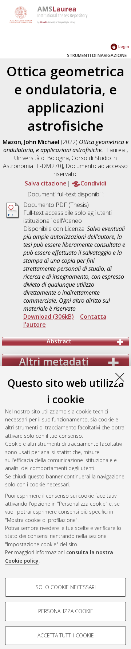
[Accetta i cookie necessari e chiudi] (120, 377)
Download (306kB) (48, 317)
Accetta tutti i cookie (65, 635)
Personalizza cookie (65, 611)
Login (123, 46)
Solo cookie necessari (66, 587)
